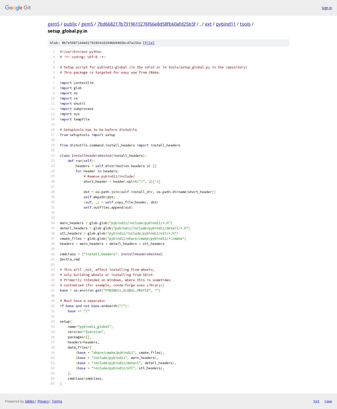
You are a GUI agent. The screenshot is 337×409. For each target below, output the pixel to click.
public (70, 24)
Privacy (43, 401)
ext (208, 24)
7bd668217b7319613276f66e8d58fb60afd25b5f (146, 24)
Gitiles (30, 401)
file (149, 43)
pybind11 (226, 24)
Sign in (327, 7)
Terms (57, 401)
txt (316, 401)
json (328, 401)
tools (245, 24)
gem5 (53, 24)
